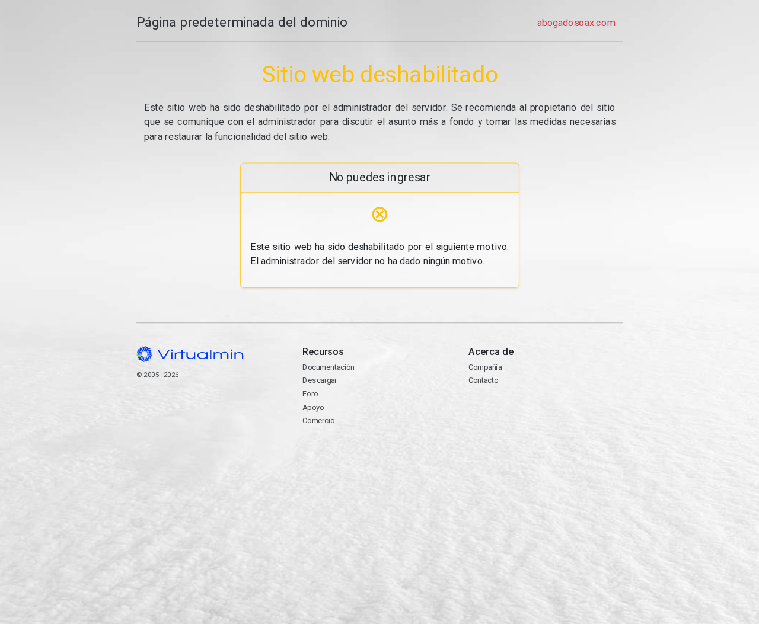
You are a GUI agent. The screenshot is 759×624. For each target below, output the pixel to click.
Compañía (485, 367)
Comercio (318, 420)
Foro (310, 393)
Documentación (328, 367)
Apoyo (313, 407)
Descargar (319, 380)
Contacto (514, 413)
